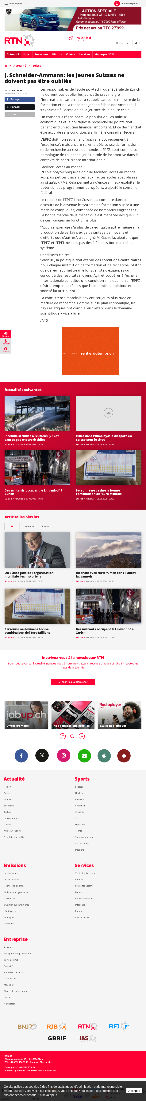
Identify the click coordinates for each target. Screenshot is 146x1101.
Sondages (9, 917)
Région (7, 787)
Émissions (41, 54)
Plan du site (46, 1062)
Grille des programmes (16, 892)
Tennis (78, 830)
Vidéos (70, 54)
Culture (8, 812)
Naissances (9, 898)
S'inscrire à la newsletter (73, 681)
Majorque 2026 (104, 54)
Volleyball (80, 805)
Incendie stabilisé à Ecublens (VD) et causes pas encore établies (32, 438)
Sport (27, 54)
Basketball (80, 799)
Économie (9, 805)
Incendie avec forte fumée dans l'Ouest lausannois (106, 574)
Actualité (12, 54)
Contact (8, 997)
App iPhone (104, 755)
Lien (14, 114)
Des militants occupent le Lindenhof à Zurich (33, 492)
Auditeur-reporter (129, 3)
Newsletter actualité (14, 837)
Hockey (79, 793)
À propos (8, 947)
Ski (76, 818)
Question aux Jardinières (16, 904)
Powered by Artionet (15, 1070)
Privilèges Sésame (84, 885)
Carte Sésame (11, 959)
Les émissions (11, 873)
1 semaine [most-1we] (28, 526)
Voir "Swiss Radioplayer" (101, 715)
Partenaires (10, 978)
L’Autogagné (10, 911)
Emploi (78, 911)
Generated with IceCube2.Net (41, 1070)
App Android (124, 755)
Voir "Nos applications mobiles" (54, 715)
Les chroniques (12, 879)
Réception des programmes (18, 953)
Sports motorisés (84, 837)
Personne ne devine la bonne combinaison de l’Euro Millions (99, 492)
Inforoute (80, 904)
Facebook (21, 755)
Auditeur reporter (13, 830)
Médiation (9, 985)
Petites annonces (84, 898)
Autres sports (82, 843)
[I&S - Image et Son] (88, 1038)
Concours (9, 923)
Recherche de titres (14, 885)
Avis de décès (82, 917)
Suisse (37, 65)
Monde (7, 799)
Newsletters (84, 755)
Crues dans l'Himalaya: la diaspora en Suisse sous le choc (104, 438)
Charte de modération (15, 991)
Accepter (134, 1090)
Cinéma (79, 879)
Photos (57, 54)
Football (79, 787)
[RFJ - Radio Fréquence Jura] (119, 1026)
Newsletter (9, 1003)
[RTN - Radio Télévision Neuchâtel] (88, 1026)
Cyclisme (79, 812)
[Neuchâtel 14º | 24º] (70, 34)
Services (84, 54)
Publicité (8, 966)
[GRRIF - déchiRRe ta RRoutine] (57, 1038)
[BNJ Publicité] (26, 1026)
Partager (15, 99)
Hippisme (80, 824)
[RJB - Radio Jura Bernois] (57, 1026)
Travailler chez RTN (13, 972)
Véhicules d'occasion (85, 873)
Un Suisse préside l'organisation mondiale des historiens (29, 574)
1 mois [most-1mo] (45, 526)
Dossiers (8, 824)
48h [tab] (12, 526)
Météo (78, 892)
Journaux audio (11, 818)
